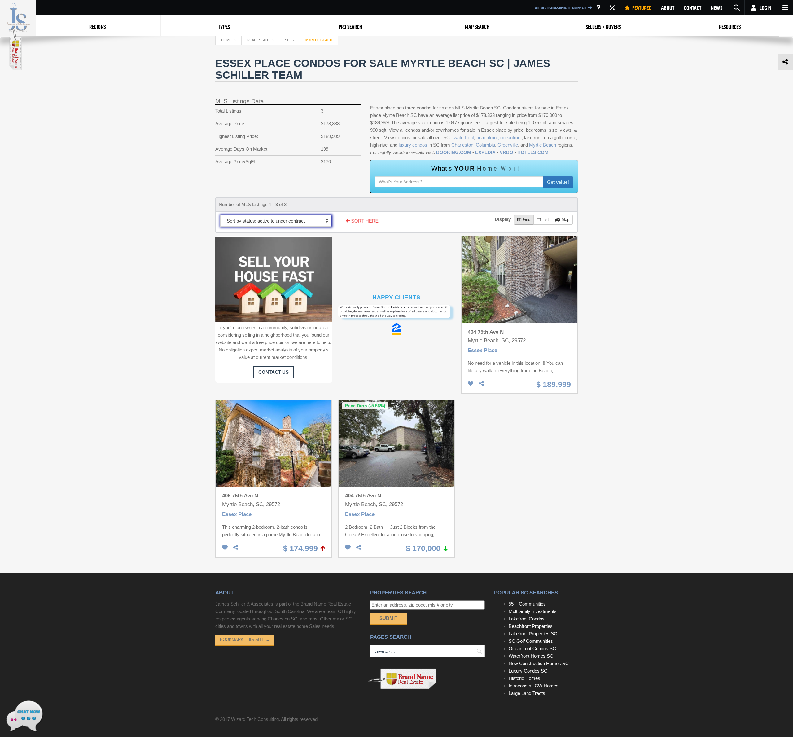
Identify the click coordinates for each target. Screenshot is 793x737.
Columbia (485, 145)
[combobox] (275, 221)
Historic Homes (524, 678)
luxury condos (413, 145)
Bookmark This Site (245, 639)
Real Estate (258, 40)
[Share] (481, 383)
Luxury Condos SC (528, 670)
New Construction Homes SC (539, 663)
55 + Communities (527, 604)
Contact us (273, 372)
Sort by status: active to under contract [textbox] (266, 220)
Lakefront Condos (527, 618)
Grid (526, 219)
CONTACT (692, 8)
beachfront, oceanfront (499, 137)
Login (765, 8)
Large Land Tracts (527, 693)
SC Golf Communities (531, 641)
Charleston (462, 145)
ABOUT (667, 8)
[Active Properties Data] (598, 7)
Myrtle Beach (542, 145)
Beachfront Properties (531, 626)
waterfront (464, 137)
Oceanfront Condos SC (532, 648)
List (545, 219)
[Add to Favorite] (470, 383)
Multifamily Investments (533, 611)
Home (226, 40)
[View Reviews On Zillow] (396, 329)
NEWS (716, 8)
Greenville (507, 145)
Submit (388, 618)
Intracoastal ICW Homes (534, 685)
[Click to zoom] (396, 314)
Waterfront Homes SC (531, 656)
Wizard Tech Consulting (255, 719)
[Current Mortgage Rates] (612, 7)
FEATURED (641, 8)
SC (287, 40)
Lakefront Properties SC (533, 633)
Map (565, 219)
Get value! (558, 182)
